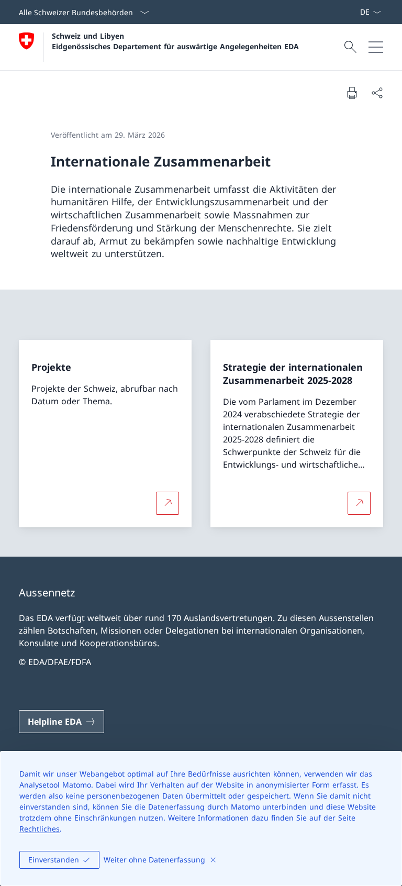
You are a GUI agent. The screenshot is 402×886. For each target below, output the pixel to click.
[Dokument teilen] (376, 92)
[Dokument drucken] (351, 92)
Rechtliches (39, 829)
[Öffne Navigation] (376, 47)
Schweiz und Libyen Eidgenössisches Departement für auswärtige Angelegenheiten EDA (175, 41)
